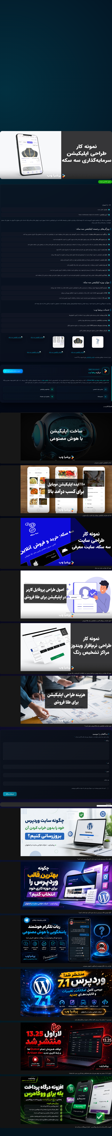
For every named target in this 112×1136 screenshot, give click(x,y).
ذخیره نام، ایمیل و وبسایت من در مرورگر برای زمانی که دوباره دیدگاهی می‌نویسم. (88, 788)
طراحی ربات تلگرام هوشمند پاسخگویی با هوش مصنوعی (97, 966)
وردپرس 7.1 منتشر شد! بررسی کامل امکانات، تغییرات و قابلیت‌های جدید (93, 1019)
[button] (56, 409)
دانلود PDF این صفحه (105, 182)
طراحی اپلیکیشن (105, 51)
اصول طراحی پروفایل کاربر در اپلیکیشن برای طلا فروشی (96, 620)
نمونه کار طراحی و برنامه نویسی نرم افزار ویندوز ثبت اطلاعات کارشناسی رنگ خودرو (89, 673)
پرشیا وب (108, 42)
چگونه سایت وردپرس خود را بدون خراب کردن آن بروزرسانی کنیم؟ (94, 859)
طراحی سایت (105, 49)
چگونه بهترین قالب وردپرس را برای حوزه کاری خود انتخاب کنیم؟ (95, 912)
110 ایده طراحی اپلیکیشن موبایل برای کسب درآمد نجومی (97, 515)
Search (110, 803)
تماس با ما (106, 54)
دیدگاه (107, 740)
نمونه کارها (106, 53)
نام (107, 763)
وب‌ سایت (106, 780)
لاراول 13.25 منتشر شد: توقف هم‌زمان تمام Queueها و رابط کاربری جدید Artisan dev (90, 1073)
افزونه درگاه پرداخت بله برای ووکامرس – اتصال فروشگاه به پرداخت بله (93, 1127)
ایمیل (107, 771)
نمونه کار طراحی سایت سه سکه (103, 568)
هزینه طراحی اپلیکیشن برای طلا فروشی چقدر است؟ (98, 726)
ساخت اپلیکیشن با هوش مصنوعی (102, 462)
